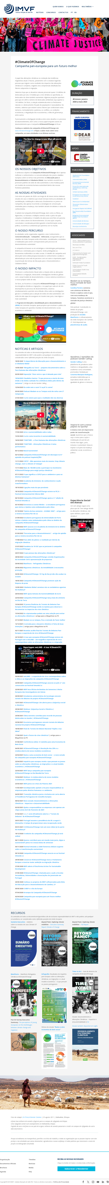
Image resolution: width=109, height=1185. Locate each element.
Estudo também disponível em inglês (85, 1026)
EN (75, 12)
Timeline (32, 1160)
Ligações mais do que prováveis (36, 487)
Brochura (3, 1168)
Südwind (75, 199)
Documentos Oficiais (8, 1164)
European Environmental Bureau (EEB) (81, 183)
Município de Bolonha (80, 226)
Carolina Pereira (76, 288)
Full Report (84, 924)
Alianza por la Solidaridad (81, 201)
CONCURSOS (51, 12)
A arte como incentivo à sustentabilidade (40, 436)
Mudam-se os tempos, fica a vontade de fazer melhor (44, 620)
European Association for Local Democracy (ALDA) (81, 195)
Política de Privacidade (61, 1182)
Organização (5, 1160)
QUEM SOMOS (58, 7)
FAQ (30, 1172)
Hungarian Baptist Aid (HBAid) (82, 208)
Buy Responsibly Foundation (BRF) (82, 212)
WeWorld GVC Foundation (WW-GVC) (81, 176)
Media (31, 1168)
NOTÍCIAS (39, 12)
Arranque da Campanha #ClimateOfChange (40, 892)
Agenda (3, 1172)
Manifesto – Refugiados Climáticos (37, 564)
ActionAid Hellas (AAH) (80, 179)
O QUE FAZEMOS (72, 7)
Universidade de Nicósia (80, 221)
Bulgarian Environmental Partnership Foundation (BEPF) (81, 216)
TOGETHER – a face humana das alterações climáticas (44, 440)
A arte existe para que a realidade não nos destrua (43, 398)
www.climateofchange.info (24, 131)
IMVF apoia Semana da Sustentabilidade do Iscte (42, 594)
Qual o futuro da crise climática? (36, 735)
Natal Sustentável (31, 451)
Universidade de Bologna (81, 224)
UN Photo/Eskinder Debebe (31, 1117)
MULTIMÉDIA (87, 7)
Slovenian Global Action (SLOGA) (80, 205)
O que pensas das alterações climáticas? (39, 553)
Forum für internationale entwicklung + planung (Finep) (80, 187)
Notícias (32, 1164)
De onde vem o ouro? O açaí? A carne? (38, 387)
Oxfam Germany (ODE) (80, 192)
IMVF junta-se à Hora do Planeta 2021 (38, 784)
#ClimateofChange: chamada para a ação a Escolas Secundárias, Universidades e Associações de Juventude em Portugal (39, 875)
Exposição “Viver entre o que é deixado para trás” (43, 374)
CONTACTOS (63, 12)
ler (88, 1022)
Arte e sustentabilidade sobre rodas (38, 432)
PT (72, 12)
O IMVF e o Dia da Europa (33, 889)
